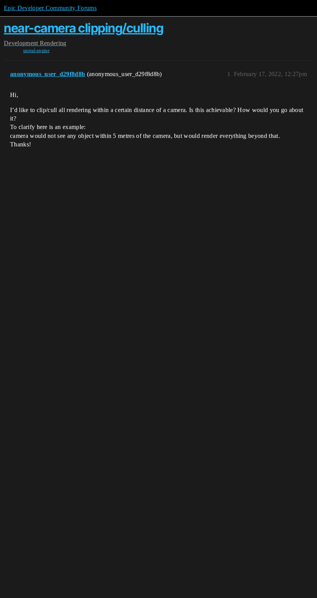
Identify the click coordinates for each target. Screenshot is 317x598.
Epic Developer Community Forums (50, 8)
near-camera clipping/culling (83, 28)
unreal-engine (36, 50)
